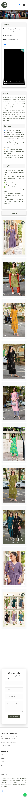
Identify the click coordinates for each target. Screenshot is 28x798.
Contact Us (5, 769)
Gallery (4, 762)
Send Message (14, 716)
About (3, 758)
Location (4, 765)
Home (3, 755)
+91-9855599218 (8, 35)
